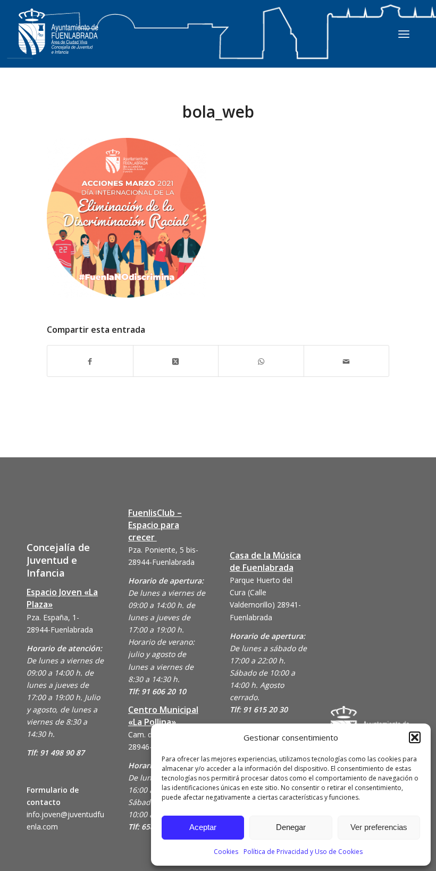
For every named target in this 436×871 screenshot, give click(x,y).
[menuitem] (403, 33)
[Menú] (403, 33)
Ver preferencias (378, 827)
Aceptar (202, 827)
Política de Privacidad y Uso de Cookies (303, 851)
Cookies (226, 851)
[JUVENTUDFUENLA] (58, 42)
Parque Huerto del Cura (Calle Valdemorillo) (261, 592)
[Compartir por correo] (346, 361)
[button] (414, 737)
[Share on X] (176, 361)
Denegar (291, 827)
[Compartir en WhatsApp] (261, 361)
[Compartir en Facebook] (90, 361)
